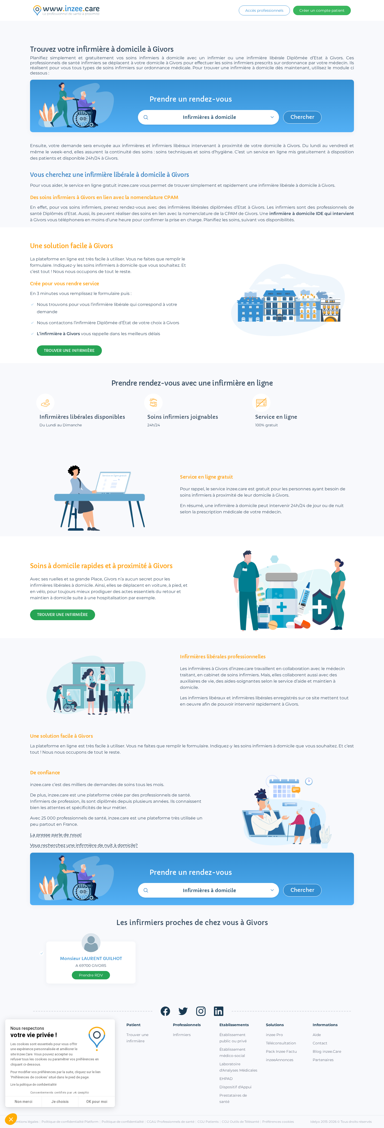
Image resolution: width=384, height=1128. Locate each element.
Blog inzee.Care (327, 1051)
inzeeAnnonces (279, 1059)
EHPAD (226, 1078)
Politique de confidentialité (123, 1122)
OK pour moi (96, 1102)
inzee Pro (274, 1034)
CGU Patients (208, 1122)
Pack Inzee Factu (281, 1051)
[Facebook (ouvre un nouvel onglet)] (165, 1011)
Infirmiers (182, 1034)
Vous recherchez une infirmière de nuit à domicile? (84, 845)
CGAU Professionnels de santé (170, 1122)
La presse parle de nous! (56, 834)
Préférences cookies (278, 1122)
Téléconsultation (281, 1043)
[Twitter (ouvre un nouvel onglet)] (183, 1011)
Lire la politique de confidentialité (33, 1084)
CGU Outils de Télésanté (240, 1122)
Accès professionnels (264, 10)
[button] (11, 1119)
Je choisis (60, 1102)
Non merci (23, 1102)
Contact (320, 1043)
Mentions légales (25, 1122)
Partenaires (323, 1059)
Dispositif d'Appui (235, 1087)
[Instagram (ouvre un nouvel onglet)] (201, 1011)
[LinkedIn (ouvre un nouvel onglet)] (218, 1011)
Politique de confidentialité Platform (70, 1122)
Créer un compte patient (322, 10)
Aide (317, 1034)
